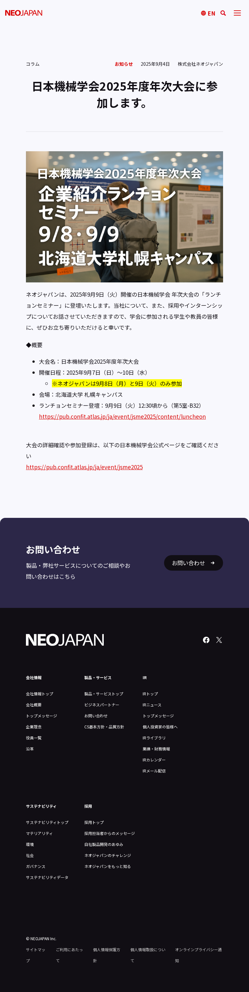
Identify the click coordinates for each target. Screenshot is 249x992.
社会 (30, 855)
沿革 (30, 748)
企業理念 (34, 726)
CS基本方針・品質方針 (104, 726)
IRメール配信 (154, 770)
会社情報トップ (39, 693)
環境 (30, 844)
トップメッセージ (41, 715)
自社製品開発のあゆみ (103, 844)
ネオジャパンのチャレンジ (107, 855)
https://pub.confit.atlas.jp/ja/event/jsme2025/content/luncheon (122, 416)
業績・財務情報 (156, 748)
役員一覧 (34, 737)
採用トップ (94, 822)
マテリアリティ (39, 833)
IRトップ (150, 693)
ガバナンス (35, 866)
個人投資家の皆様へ (160, 726)
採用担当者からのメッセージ (109, 833)
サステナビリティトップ (47, 822)
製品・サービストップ (103, 693)
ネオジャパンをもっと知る (107, 866)
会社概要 (34, 704)
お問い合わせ (96, 715)
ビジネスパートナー (101, 704)
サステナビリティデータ (47, 877)
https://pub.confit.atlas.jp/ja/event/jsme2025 (84, 467)
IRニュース (152, 704)
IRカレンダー (154, 759)
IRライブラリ (154, 737)
